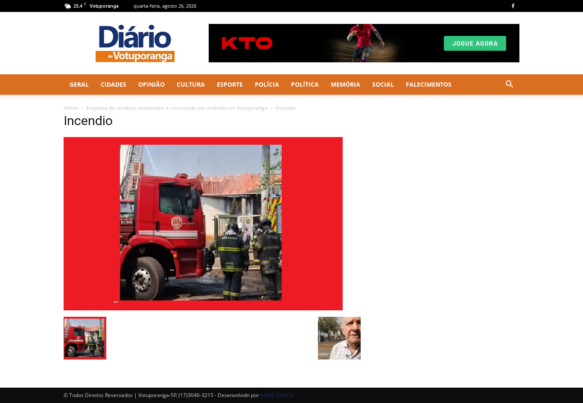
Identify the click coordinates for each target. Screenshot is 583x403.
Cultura (191, 84)
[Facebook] (513, 6)
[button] (509, 85)
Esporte (230, 84)
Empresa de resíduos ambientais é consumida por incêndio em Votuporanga (177, 107)
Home (71, 107)
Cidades (113, 84)
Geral (79, 84)
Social (383, 84)
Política (305, 84)
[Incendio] (203, 308)
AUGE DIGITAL (277, 395)
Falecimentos (429, 84)
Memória (345, 84)
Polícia (267, 84)
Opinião (151, 84)
